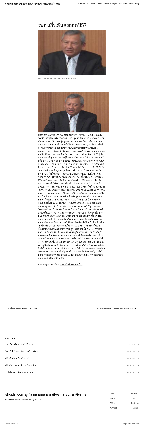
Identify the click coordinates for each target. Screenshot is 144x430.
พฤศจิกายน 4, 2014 (133, 351)
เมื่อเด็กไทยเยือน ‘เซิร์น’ (17, 358)
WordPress (135, 424)
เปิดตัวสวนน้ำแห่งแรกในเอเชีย (20, 365)
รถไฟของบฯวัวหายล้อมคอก (19, 372)
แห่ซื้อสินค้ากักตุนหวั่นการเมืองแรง (22, 308)
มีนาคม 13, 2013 (134, 344)
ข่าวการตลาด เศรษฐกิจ (52, 78)
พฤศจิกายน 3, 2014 (133, 365)
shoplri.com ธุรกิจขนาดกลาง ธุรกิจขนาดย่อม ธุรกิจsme (32, 3)
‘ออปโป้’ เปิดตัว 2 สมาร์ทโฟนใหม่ (21, 351)
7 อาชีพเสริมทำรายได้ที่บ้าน (19, 344)
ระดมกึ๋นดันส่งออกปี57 (71, 264)
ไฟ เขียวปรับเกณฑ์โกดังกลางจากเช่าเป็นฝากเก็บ (116, 308)
